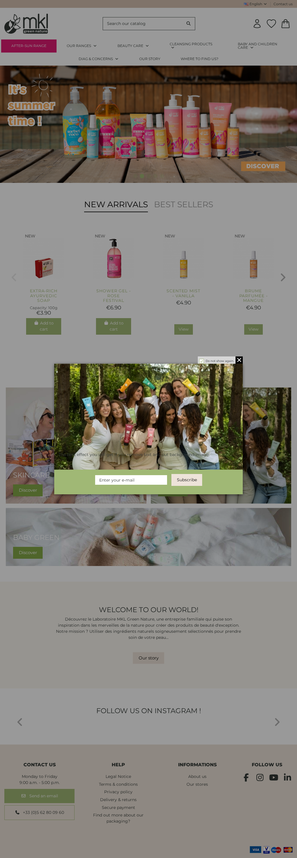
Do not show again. (220, 361)
